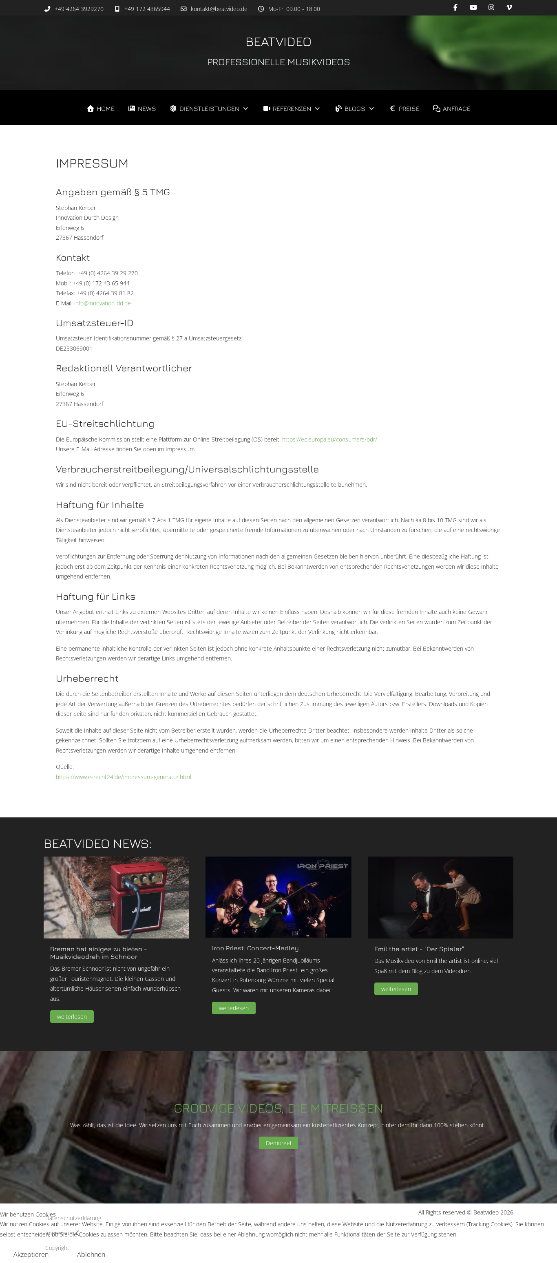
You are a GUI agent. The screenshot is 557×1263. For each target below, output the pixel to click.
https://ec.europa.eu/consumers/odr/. (330, 439)
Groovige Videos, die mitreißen (278, 1107)
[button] (116, 897)
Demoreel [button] (278, 1143)
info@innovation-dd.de (102, 303)
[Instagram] (491, 7)
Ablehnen (91, 1254)
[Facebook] (455, 7)
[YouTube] (473, 7)
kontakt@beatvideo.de (219, 9)
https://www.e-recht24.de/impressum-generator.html (123, 777)
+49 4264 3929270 (79, 9)
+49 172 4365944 (147, 9)
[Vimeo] (509, 7)
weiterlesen (72, 1016)
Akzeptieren (31, 1254)
